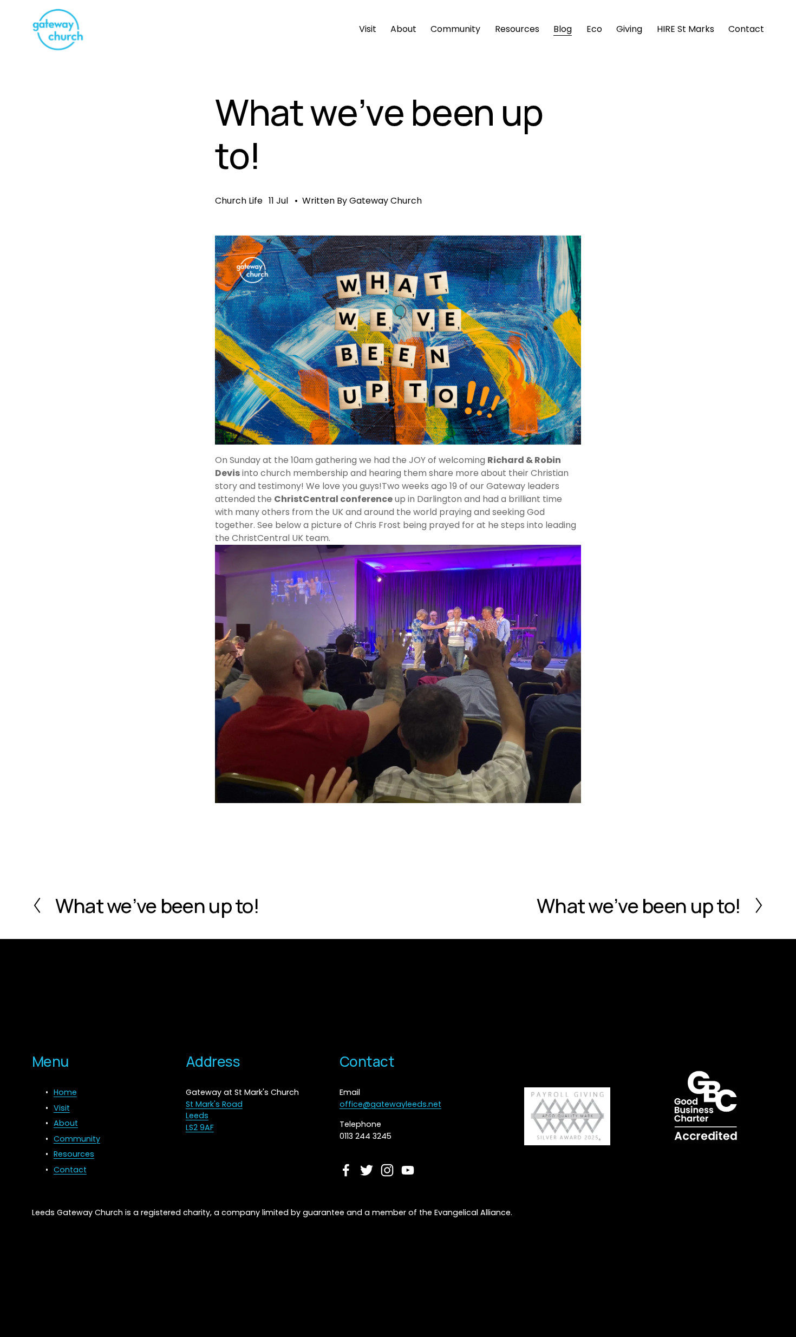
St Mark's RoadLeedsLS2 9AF (214, 1116)
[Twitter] (366, 1170)
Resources (517, 29)
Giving (629, 29)
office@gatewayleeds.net (390, 1104)
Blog (562, 29)
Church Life (239, 200)
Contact (746, 29)
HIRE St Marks (685, 29)
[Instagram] (387, 1170)
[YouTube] (407, 1170)
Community (455, 29)
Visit (367, 29)
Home (65, 1092)
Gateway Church (385, 200)
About (403, 29)
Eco (594, 29)
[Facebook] (346, 1170)
